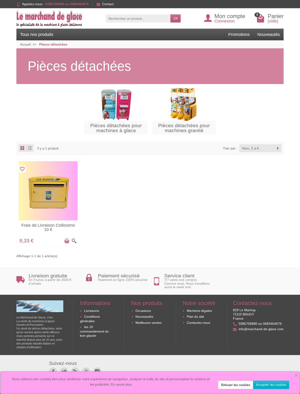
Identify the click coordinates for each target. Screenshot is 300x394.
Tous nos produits (36, 34)
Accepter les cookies (271, 384)
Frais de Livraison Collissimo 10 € (48, 227)
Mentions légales (199, 311)
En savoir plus (121, 384)
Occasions (143, 311)
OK (175, 18)
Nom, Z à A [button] (250, 148)
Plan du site (195, 316)
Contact (108, 4)
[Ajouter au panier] (67, 241)
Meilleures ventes (148, 323)
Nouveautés (268, 34)
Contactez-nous (198, 323)
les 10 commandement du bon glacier (94, 331)
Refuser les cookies (235, 385)
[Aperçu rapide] (74, 241)
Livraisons (91, 311)
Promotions (239, 34)
